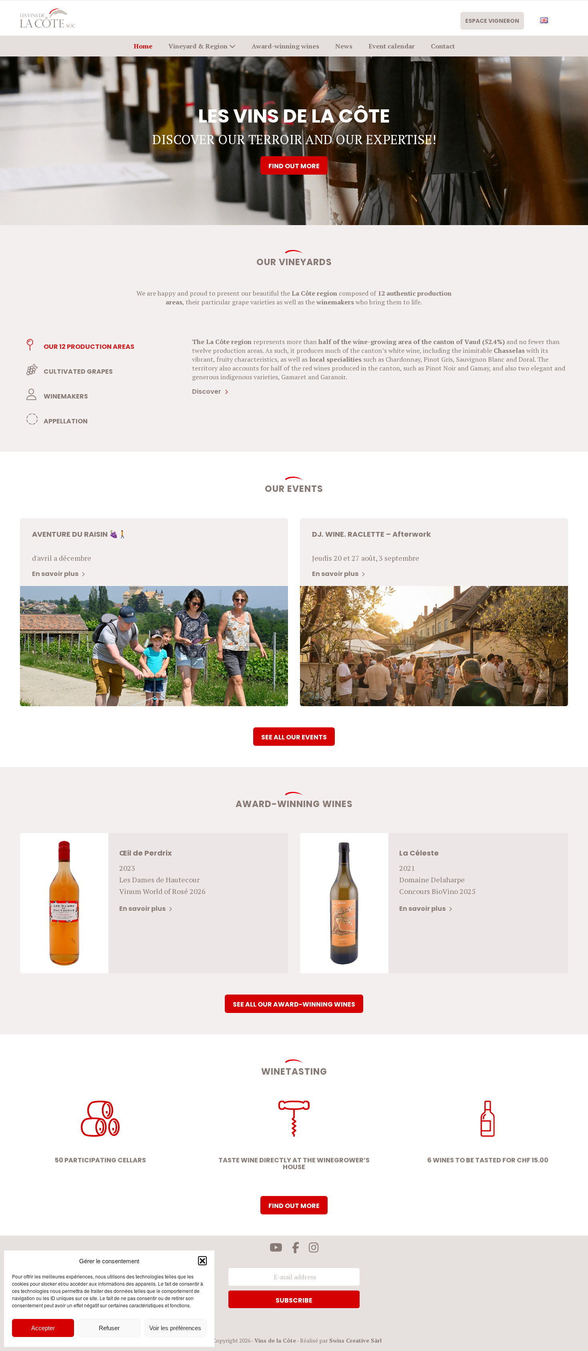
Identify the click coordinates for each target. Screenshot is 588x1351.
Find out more (294, 166)
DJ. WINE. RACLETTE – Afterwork (371, 534)
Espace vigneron (492, 21)
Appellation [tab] (65, 421)
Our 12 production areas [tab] (88, 346)
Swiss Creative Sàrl (355, 1340)
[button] (202, 1260)
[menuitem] (496, 21)
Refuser (109, 1328)
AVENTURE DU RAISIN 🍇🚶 (79, 534)
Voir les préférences (175, 1328)
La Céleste (419, 853)
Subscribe (294, 1300)
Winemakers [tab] (65, 396)
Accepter (43, 1328)
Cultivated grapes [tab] (77, 371)
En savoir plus (56, 573)
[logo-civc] (48, 18)
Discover (207, 391)
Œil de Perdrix (145, 853)
